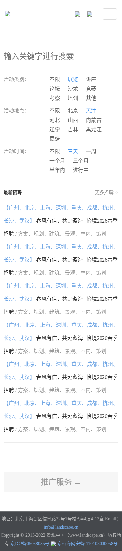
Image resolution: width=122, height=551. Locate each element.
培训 (73, 98)
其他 (91, 98)
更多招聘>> (106, 192)
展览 (73, 79)
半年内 (57, 170)
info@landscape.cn (61, 527)
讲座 (91, 79)
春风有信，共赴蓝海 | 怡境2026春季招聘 (61, 221)
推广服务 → (61, 482)
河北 (54, 120)
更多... (56, 138)
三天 (73, 151)
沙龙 (73, 89)
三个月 (80, 161)
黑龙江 (94, 129)
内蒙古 (94, 120)
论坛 (54, 89)
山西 (73, 120)
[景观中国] (27, 15)
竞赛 (91, 89)
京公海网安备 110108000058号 (87, 543)
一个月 (57, 161)
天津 (91, 110)
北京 (73, 110)
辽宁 (54, 129)
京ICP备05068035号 (29, 543)
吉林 (73, 129)
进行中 (80, 170)
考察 (54, 98)
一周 (91, 151)
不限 (54, 79)
